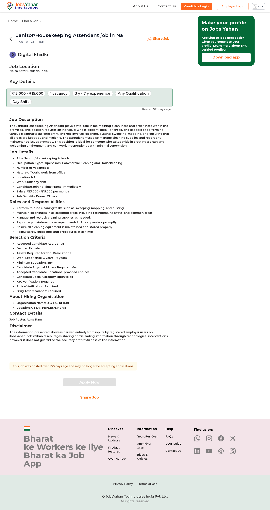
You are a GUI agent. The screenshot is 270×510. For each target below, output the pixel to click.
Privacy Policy (123, 484)
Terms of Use (147, 484)
